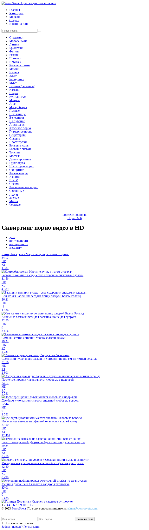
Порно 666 (75, 218)
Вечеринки (16, 117)
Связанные (16, 190)
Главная (14, 9)
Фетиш (14, 51)
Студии (14, 20)
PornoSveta (19, 508)
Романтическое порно (23, 187)
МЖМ (13, 82)
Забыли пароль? (12, 526)
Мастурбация (18, 107)
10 (24, 505)
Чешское (15, 204)
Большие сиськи (20, 149)
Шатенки (15, 58)
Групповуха (17, 162)
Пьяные (14, 110)
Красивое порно (20, 128)
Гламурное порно (20, 131)
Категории (16, 13)
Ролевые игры (18, 173)
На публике (17, 121)
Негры (13, 93)
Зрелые (14, 197)
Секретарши (17, 135)
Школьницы (17, 114)
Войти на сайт (18, 23)
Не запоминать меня (19, 523)
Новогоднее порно (21, 166)
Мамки (14, 68)
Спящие (14, 138)
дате (12, 237)
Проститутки (18, 142)
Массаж (14, 156)
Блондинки (16, 79)
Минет (13, 201)
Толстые (14, 152)
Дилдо (13, 194)
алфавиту (15, 247)
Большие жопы (19, 145)
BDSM (13, 180)
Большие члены (19, 65)
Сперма (14, 183)
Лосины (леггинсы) (22, 86)
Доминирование (20, 159)
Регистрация (31, 526)
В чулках (15, 61)
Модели (14, 16)
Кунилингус (17, 96)
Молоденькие (18, 41)
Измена (14, 89)
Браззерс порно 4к (74, 214)
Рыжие (13, 55)
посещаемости (18, 244)
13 (31, 505)
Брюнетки (16, 48)
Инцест (14, 72)
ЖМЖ (13, 75)
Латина (14, 44)
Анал (12, 103)
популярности (18, 240)
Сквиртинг (16, 169)
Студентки (16, 37)
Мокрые (14, 100)
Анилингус (16, 124)
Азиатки (15, 176)
